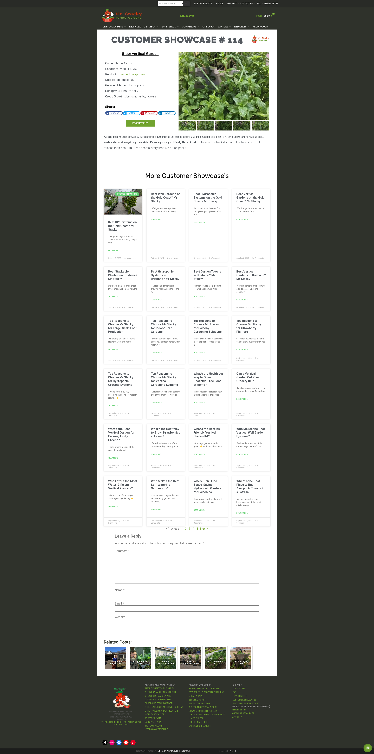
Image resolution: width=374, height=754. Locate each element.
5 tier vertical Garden (140, 53)
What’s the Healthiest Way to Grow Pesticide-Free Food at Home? (208, 379)
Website (120, 616)
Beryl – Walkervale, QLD (166, 662)
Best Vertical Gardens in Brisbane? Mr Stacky (251, 275)
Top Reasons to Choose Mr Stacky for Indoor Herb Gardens (163, 326)
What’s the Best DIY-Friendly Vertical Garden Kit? (208, 432)
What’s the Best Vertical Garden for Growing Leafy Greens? (121, 434)
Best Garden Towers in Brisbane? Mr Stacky (207, 275)
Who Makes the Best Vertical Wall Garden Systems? (250, 432)
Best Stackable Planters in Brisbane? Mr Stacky (122, 275)
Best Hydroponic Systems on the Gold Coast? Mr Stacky (208, 197)
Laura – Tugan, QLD (240, 662)
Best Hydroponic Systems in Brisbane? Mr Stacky (165, 275)
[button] (114, 26)
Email (119, 603)
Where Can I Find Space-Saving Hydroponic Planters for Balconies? (207, 486)
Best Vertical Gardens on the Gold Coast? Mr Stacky (250, 197)
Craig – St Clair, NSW (140, 662)
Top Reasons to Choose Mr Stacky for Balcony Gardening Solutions (208, 326)
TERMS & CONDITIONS (110, 722)
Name (119, 590)
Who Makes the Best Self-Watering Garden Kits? (165, 484)
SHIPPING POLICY (127, 722)
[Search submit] (186, 3)
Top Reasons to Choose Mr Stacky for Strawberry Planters (249, 326)
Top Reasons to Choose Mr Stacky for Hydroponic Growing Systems (120, 379)
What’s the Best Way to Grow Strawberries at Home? (165, 432)
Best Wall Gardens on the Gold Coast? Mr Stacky (165, 197)
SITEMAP (124, 725)
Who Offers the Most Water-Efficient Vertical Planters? (122, 484)
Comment (122, 550)
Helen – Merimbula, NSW (191, 662)
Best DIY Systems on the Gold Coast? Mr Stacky (122, 225)
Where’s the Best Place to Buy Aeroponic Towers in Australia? (250, 486)
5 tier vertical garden (131, 74)
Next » (204, 528)
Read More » (114, 251)
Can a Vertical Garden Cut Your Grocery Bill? (247, 377)
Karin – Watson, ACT (215, 662)
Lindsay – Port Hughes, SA (116, 662)
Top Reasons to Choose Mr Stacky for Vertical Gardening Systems (164, 379)
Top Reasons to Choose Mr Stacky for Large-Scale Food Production (122, 326)
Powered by (227, 751)
